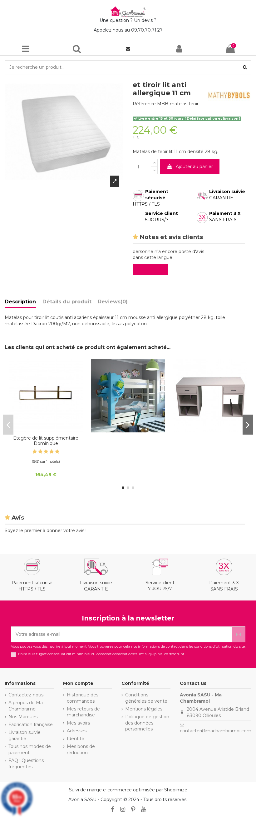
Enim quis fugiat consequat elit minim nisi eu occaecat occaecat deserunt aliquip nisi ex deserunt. (101, 654)
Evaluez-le (151, 269)
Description (20, 302)
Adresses (76, 731)
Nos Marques (22, 717)
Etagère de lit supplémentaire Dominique (45, 440)
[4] (51, 452)
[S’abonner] (238, 634)
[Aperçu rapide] (46, 430)
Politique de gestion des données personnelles (147, 723)
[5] (57, 452)
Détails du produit (66, 302)
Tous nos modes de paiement (29, 749)
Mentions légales (143, 709)
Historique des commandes (82, 698)
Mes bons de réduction (81, 749)
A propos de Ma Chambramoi (25, 706)
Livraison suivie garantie (24, 735)
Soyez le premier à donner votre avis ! (45, 530)
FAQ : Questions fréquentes (26, 764)
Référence (144, 104)
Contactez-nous (25, 695)
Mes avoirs (78, 723)
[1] (34, 452)
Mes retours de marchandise (83, 712)
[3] (46, 452)
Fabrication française (30, 724)
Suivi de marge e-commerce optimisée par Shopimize (128, 790)
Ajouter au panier (194, 166)
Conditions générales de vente (146, 698)
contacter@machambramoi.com (215, 731)
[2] (40, 452)
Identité (75, 738)
